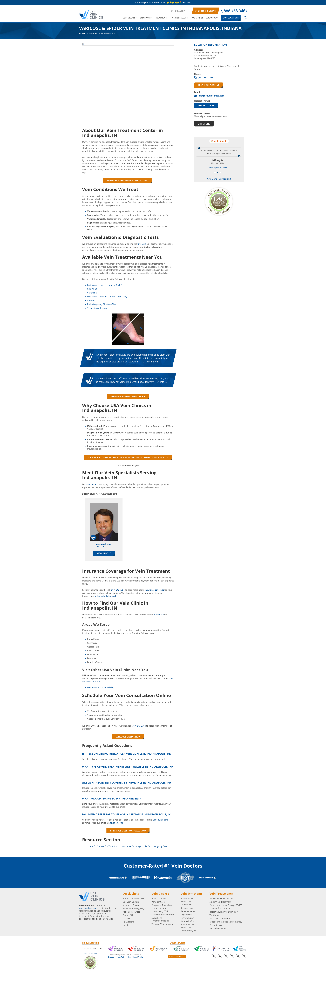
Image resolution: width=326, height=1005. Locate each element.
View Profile (104, 553)
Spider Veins (187, 904)
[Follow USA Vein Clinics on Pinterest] (238, 956)
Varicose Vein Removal (162, 924)
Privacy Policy (120, 957)
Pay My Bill (197, 17)
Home (82, 33)
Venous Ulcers (158, 901)
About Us (211, 17)
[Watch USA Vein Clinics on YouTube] (226, 956)
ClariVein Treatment (219, 908)
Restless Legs (187, 908)
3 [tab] (220, 209)
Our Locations (231, 17)
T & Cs (140, 957)
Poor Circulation (159, 898)
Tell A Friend (128, 921)
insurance (149, 589)
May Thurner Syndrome (163, 914)
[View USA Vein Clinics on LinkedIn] (244, 956)
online (97, 596)
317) (134, 725)
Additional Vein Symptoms (188, 926)
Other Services (216, 925)
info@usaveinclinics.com (211, 95)
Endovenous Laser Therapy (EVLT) (225, 905)
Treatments (161, 17)
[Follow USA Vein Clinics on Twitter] (220, 956)
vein (88, 484)
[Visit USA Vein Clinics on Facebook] (214, 956)
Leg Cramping (187, 918)
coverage (159, 589)
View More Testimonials (218, 216)
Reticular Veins (188, 911)
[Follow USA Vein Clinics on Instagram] (232, 956)
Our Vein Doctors (131, 901)
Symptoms (145, 17)
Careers (126, 918)
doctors (94, 484)
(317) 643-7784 (117, 589)
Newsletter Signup (177, 957)
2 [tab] (217, 209)
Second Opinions (217, 928)
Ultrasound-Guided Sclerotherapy (225, 921)
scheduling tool (108, 596)
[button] (115, 329)
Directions (204, 123)
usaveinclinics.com (88, 908)
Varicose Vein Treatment (221, 898)
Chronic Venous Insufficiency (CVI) (160, 910)
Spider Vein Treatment (220, 901)
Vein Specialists (180, 17)
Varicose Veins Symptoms (188, 900)
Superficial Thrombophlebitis (160, 919)
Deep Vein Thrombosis (162, 905)
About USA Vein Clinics (133, 898)
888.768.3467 (235, 10)
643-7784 (141, 725)
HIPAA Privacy (132, 957)
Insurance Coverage (132, 905)
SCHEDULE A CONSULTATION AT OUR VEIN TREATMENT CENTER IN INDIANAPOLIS (128, 457)
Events (126, 925)
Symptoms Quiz (188, 930)
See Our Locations (90, 953)
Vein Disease (129, 17)
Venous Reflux (187, 921)
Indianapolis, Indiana (218, 204)
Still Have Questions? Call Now (128, 830)
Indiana (93, 33)
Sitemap (111, 957)
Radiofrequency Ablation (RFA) (224, 911)
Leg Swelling (186, 914)
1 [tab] (215, 209)
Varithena (214, 915)
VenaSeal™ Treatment (219, 918)
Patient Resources (131, 911)
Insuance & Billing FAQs (134, 908)
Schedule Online (207, 10)
